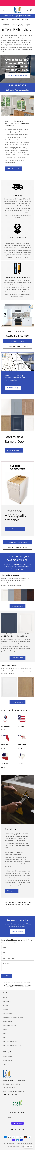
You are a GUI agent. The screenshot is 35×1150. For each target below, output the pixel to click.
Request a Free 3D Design (17, 547)
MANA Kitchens (10, 1143)
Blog (4, 1037)
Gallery (5, 1029)
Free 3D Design (7, 1021)
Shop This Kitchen (17, 341)
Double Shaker (7, 1060)
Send (6, 975)
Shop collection (17, 606)
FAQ (4, 1033)
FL (2, 748)
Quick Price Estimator (9, 1025)
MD (19, 748)
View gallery (11, 891)
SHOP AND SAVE (13, 168)
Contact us (6, 1009)
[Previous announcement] (3, 3)
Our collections (7, 1013)
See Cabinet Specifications (17, 542)
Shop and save (17, 931)
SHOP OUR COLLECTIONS (17, 75)
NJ (2, 730)
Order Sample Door (14, 450)
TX (18, 767)
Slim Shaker (6, 1064)
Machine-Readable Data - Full (12, 1045)
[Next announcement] (32, 3)
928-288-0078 (7, 1001)
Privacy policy (28, 1143)
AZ (2, 767)
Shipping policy (23, 1146)
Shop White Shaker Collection (17, 346)
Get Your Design (13, 387)
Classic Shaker (7, 1056)
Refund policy (20, 1143)
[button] (4, 10)
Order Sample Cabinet (15, 529)
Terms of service (14, 1146)
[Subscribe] (27, 1117)
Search (5, 997)
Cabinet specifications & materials (13, 1017)
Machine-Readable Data (10, 1041)
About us (5, 1005)
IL (18, 730)
